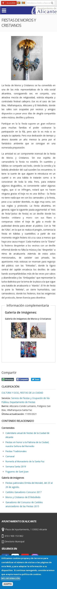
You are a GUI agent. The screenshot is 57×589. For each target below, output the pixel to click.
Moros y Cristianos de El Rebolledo (23, 497)
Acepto (8, 584)
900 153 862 (17, 535)
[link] (44, 12)
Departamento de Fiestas (22, 402)
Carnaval (10, 456)
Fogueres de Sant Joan (17, 471)
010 (7, 535)
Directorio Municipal (14, 541)
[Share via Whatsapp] (8, 379)
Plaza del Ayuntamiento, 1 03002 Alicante (26, 529)
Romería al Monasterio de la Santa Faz (25, 461)
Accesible (11, 2)
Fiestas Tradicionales (16, 451)
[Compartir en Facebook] (22, 379)
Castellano (18, 3)
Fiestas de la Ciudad (31, 392)
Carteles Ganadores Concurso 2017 (24, 492)
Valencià (23, 3)
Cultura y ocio (10, 392)
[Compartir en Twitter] (36, 379)
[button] (10, 10)
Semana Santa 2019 (16, 466)
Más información (10, 578)
